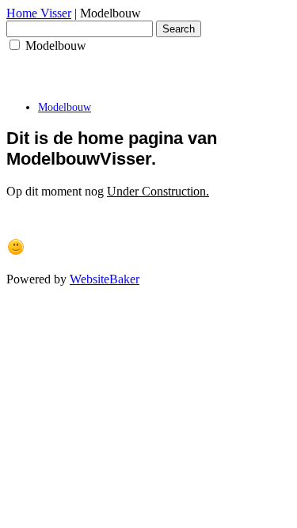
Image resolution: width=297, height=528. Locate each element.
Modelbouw (64, 107)
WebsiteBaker (104, 279)
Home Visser (38, 13)
